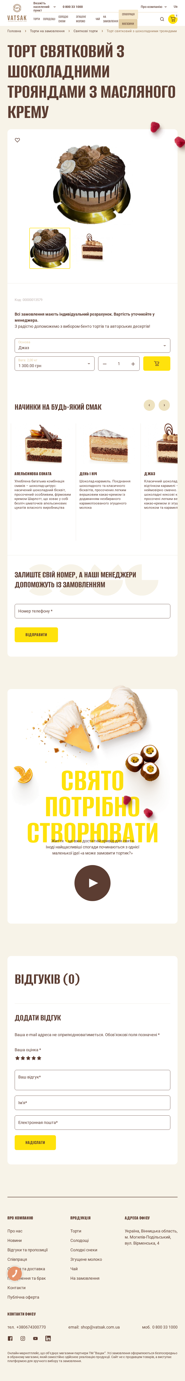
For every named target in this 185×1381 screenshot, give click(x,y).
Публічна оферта (23, 1297)
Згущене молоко (81, 19)
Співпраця (17, 1259)
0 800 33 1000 (73, 7)
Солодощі (49, 19)
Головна (14, 31)
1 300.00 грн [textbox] (29, 365)
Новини (14, 1240)
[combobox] (92, 345)
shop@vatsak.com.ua (100, 1327)
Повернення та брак (26, 1278)
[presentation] (149, 405)
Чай (98, 19)
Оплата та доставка (26, 1268)
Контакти (16, 1287)
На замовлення (110, 19)
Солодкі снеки (63, 19)
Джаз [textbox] (23, 347)
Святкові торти (86, 31)
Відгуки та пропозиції (27, 1250)
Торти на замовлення (47, 31)
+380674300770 (31, 1327)
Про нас (14, 1231)
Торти (36, 19)
